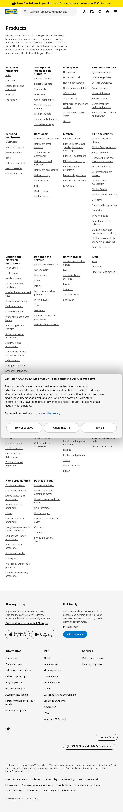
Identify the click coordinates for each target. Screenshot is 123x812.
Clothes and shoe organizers (14, 520)
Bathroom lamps (14, 306)
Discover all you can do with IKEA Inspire (26, 623)
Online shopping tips (16, 676)
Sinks (37, 185)
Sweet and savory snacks (43, 539)
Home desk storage (73, 82)
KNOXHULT (69, 185)
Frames (67, 449)
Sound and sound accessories (14, 336)
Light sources (12, 360)
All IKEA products (53, 670)
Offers (47, 688)
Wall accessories (71, 465)
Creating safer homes (55, 700)
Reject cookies (24, 427)
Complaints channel (14, 790)
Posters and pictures (74, 455)
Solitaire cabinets (43, 83)
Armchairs (10, 94)
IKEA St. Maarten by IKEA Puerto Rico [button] (89, 746)
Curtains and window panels (74, 263)
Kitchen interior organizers (71, 168)
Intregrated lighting (15, 365)
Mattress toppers (14, 147)
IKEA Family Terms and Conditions (59, 790)
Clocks (66, 460)
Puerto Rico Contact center (17, 771)
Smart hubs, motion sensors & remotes (15, 353)
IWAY (46, 712)
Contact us (11, 658)
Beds (8, 157)
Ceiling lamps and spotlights (14, 285)
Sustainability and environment (60, 694)
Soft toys (97, 199)
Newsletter (50, 706)
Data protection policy (89, 779)
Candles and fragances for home (75, 442)
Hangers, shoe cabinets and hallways (104, 114)
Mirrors (67, 470)
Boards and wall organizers (13, 506)
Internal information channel (88, 785)
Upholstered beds (14, 173)
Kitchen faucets (42, 191)
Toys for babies (100, 215)
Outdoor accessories (103, 446)
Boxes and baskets (15, 485)
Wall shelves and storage (42, 106)
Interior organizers (101, 77)
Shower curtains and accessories (45, 317)
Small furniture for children (101, 222)
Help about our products (18, 670)
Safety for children (101, 246)
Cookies (38, 527)
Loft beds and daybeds (17, 162)
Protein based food (44, 485)
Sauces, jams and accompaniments (43, 492)
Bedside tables (99, 98)
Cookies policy (50, 779)
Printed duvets (41, 299)
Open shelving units (44, 99)
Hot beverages (42, 513)
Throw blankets (71, 294)
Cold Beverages (42, 507)
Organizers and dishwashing (13, 455)
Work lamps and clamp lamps (17, 318)
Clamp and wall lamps (16, 300)
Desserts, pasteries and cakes (46, 520)
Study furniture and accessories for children (104, 231)
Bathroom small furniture (42, 145)
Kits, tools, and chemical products (18, 565)
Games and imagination (104, 205)
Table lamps (11, 273)
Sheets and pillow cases (46, 264)
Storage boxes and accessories (15, 497)
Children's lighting (14, 311)
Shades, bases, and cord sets (18, 294)
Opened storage (100, 87)
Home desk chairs (72, 77)
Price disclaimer (64, 785)
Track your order (14, 664)
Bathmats (39, 310)
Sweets (38, 532)
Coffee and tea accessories (42, 444)
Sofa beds (10, 80)
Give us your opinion (16, 710)
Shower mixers (42, 180)
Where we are (51, 664)
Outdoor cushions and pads (103, 439)
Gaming (67, 121)
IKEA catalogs (51, 676)
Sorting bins (11, 558)
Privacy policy (11, 785)
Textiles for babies (101, 166)
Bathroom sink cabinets (46, 138)
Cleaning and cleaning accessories (16, 574)
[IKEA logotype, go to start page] (11, 11)
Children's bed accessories (99, 182)
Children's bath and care (104, 194)
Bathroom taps (42, 175)
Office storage (70, 98)
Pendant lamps (13, 278)
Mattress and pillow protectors (44, 292)
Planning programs (92, 664)
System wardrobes (101, 72)
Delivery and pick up (92, 658)
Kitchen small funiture (74, 180)
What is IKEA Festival (55, 719)
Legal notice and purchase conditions (22, 779)
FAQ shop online (14, 682)
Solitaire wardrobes (102, 82)
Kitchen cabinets (71, 138)
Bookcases (40, 94)
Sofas (8, 75)
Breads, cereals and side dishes (47, 501)
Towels (38, 304)
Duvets (38, 280)
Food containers (14, 448)
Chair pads (68, 299)
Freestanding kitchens (74, 175)
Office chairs (69, 93)
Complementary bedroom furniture (101, 105)
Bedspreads (40, 275)
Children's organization (104, 147)
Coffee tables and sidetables (14, 87)
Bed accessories (13, 168)
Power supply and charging (14, 327)
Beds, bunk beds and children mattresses (103, 159)
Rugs (94, 261)
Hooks (8, 513)
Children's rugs (99, 189)
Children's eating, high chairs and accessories (103, 240)
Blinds (66, 269)
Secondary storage (44, 124)
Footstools (11, 99)
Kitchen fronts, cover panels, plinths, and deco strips (74, 147)
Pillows (37, 285)
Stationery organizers (16, 490)
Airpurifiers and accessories (13, 344)
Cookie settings (68, 779)
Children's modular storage (101, 140)
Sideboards (40, 89)
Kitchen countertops (74, 161)
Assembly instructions (16, 694)
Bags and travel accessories (13, 546)
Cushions (68, 289)
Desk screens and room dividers (75, 105)
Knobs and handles (15, 553)
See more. (105, 3)
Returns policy (33, 790)
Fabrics (66, 283)
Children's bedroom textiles (102, 173)
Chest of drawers (101, 93)
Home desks (69, 72)
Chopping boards (14, 442)
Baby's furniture (100, 152)
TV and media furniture (46, 118)
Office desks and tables (75, 87)
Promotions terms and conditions (37, 785)
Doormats (97, 266)
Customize (59, 427)
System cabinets (43, 78)
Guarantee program (15, 688)
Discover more (70, 626)
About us (48, 658)
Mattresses (11, 141)
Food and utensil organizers (14, 464)
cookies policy (50, 413)
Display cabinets (42, 113)
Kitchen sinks (41, 196)
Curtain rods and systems (71, 277)
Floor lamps (11, 267)
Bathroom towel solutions (43, 163)
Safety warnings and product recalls (20, 702)
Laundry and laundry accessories (15, 537)
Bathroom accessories (46, 169)
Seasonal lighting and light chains (16, 372)
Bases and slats (13, 152)
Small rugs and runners (104, 271)
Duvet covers (41, 269)
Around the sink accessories (42, 154)
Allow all (99, 427)
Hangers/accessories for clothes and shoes (18, 529)
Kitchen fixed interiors (74, 155)
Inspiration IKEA (52, 682)
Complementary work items (74, 114)
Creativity (97, 210)
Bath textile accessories (46, 324)
